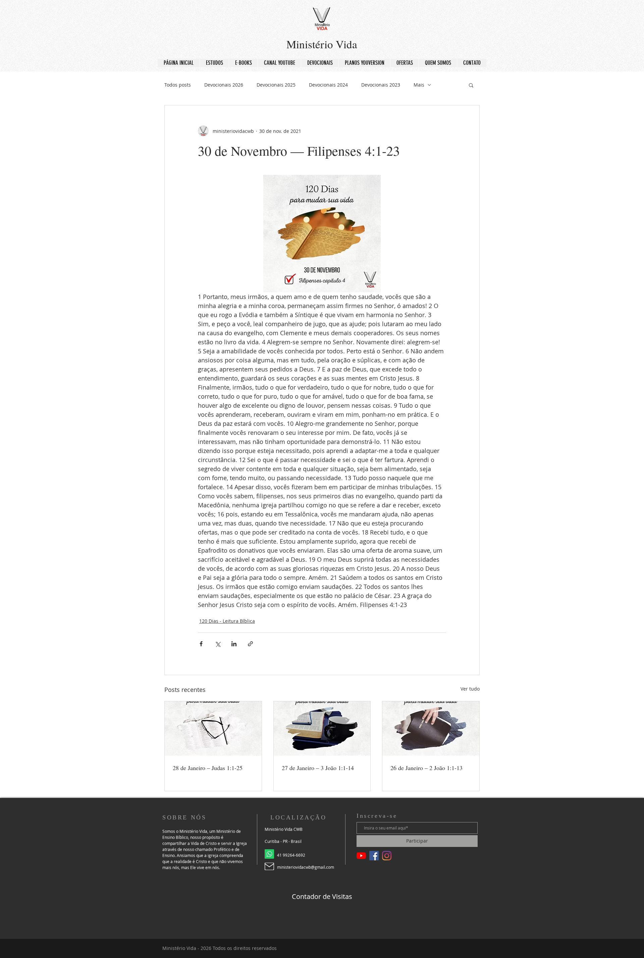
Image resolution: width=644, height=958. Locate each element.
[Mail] (269, 866)
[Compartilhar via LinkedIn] (234, 644)
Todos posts (177, 85)
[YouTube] (361, 855)
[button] (471, 85)
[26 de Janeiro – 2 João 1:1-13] (430, 728)
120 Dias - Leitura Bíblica (227, 621)
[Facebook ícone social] (374, 855)
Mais (419, 85)
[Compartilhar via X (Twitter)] (217, 644)
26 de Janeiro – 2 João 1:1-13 (426, 768)
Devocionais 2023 (380, 85)
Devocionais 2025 (276, 85)
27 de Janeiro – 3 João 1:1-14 (318, 768)
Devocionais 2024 (328, 85)
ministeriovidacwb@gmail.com (305, 867)
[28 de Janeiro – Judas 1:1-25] (213, 728)
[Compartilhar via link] (250, 644)
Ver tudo (470, 689)
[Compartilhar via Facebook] (201, 644)
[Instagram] (386, 855)
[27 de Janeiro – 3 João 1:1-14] (322, 728)
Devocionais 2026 (223, 85)
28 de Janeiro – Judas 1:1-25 (208, 768)
